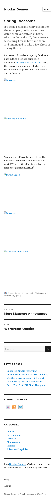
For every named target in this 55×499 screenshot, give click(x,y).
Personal (11, 438)
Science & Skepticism (18, 449)
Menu (46, 9)
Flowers (7, 296)
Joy (13, 296)
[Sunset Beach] (27, 190)
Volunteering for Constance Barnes (25, 381)
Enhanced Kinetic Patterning (22, 371)
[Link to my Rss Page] (14, 407)
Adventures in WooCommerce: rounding (27, 374)
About (7, 486)
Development (14, 435)
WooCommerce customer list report (25, 378)
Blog (6, 479)
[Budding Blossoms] (27, 134)
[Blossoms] (27, 96)
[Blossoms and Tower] (27, 267)
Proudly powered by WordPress (33, 494)
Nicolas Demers (16, 9)
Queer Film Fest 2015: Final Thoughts (26, 385)
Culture (10, 431)
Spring (18, 296)
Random (11, 445)
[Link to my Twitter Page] (20, 407)
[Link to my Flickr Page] (8, 407)
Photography (40, 293)
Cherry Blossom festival (29, 62)
